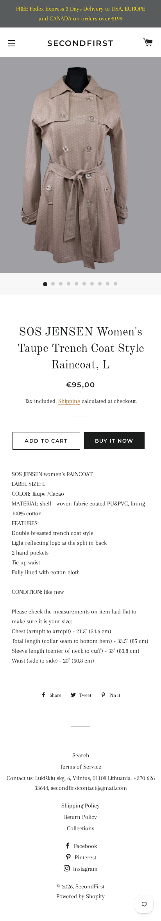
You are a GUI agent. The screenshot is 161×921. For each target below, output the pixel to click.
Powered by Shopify (80, 896)
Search (80, 755)
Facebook (84, 846)
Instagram (85, 868)
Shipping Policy (80, 805)
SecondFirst (80, 43)
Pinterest (84, 857)
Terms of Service (80, 766)
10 (116, 284)
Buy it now (114, 441)
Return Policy (80, 816)
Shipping (69, 401)
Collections (80, 828)
